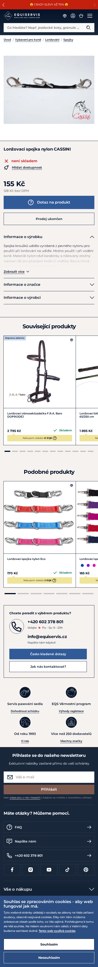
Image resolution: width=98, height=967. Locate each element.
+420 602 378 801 (29, 855)
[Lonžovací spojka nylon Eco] (40, 517)
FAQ (18, 827)
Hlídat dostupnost (27, 167)
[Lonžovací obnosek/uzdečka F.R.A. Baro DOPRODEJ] (40, 372)
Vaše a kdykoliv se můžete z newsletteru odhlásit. (48, 797)
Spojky (68, 39)
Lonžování (52, 39)
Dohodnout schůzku (25, 711)
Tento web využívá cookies (57, 931)
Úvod (7, 39)
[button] (3, 5)
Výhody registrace (71, 711)
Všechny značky (71, 741)
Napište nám (25, 841)
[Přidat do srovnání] (71, 340)
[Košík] (81, 15)
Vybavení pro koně (28, 39)
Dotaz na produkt (53, 202)
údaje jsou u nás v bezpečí (25, 797)
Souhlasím (49, 944)
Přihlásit (49, 789)
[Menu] (89, 15)
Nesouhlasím (49, 958)
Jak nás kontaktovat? (48, 667)
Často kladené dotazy (48, 654)
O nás (25, 741)
